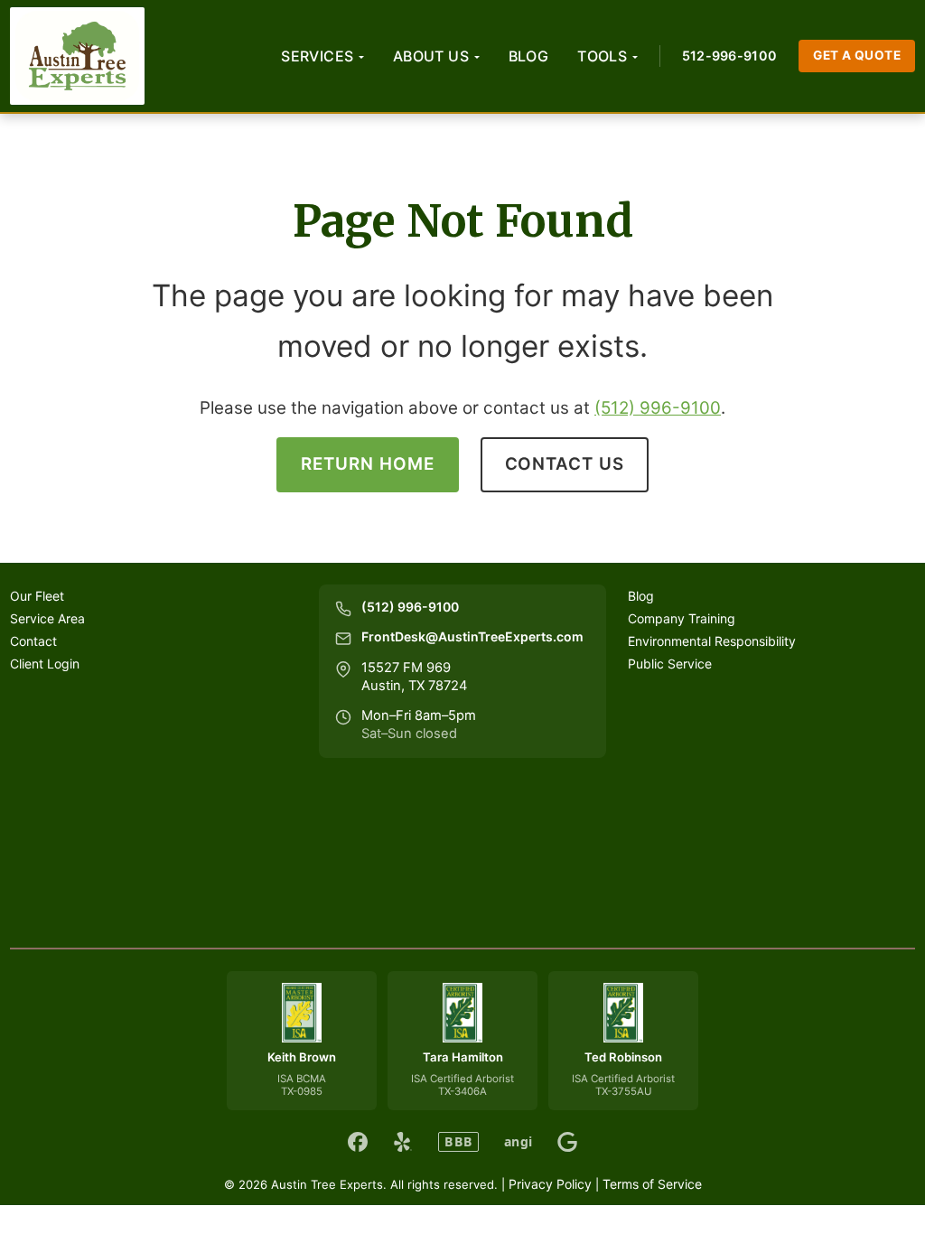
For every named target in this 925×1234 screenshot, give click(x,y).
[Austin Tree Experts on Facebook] (358, 1142)
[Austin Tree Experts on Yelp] (403, 1142)
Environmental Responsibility (712, 641)
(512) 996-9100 (657, 407)
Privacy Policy (550, 1184)
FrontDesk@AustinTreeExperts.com (472, 636)
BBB (458, 1141)
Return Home (367, 463)
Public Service (670, 663)
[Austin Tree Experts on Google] (567, 1142)
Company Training (681, 618)
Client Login (44, 663)
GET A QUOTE (857, 55)
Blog (529, 56)
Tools (602, 56)
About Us (431, 56)
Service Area (47, 618)
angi (518, 1142)
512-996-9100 (729, 55)
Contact (33, 641)
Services (317, 56)
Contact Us (564, 463)
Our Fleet (37, 595)
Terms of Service (652, 1184)
